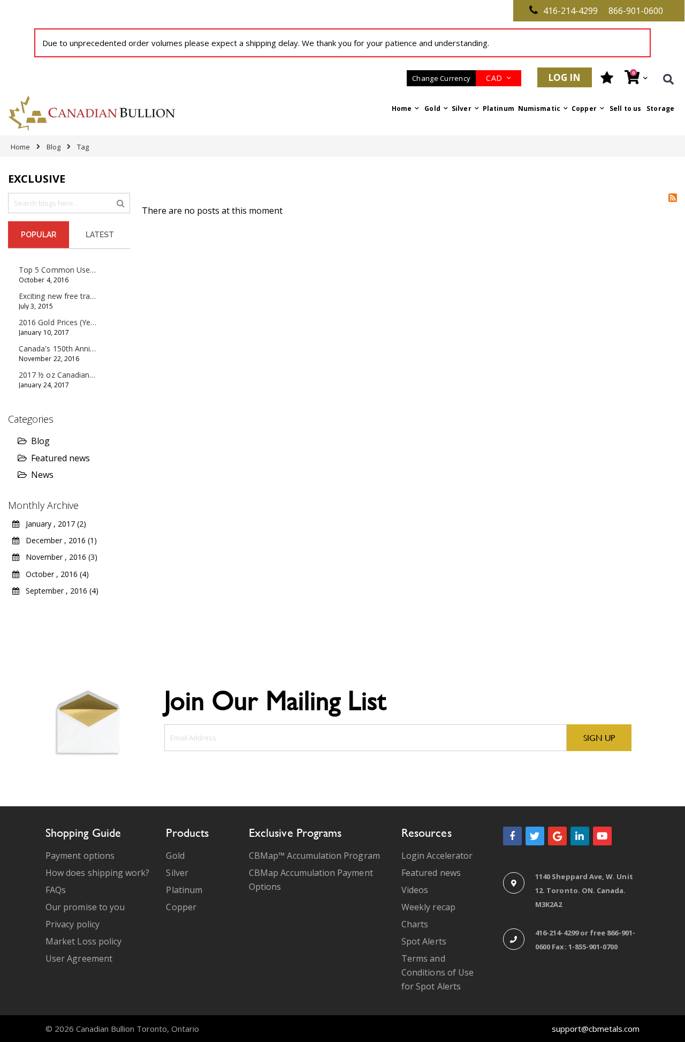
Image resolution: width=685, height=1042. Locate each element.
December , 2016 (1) (58, 540)
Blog (53, 147)
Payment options (80, 855)
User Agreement (78, 958)
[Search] (121, 202)
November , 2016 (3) (58, 557)
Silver (177, 873)
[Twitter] (535, 836)
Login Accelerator (437, 855)
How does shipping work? (97, 873)
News (42, 475)
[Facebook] (512, 836)
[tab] (38, 234)
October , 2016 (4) (54, 574)
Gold (175, 855)
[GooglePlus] (557, 836)
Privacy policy (72, 924)
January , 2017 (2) (52, 524)
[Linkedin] (579, 836)
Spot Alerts (423, 941)
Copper (181, 907)
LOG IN (564, 77)
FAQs (55, 890)
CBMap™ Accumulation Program (314, 855)
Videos (414, 890)
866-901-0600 (635, 11)
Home (20, 147)
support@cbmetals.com (596, 1028)
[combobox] (69, 203)
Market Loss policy (83, 941)
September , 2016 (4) (58, 591)
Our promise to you (85, 907)
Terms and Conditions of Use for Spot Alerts (437, 972)
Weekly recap (428, 907)
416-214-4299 (570, 11)
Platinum (184, 890)
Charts (414, 924)
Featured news (60, 458)
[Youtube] (602, 836)
